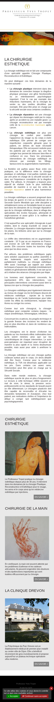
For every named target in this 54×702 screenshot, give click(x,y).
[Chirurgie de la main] (27, 531)
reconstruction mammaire (33, 125)
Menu (48, 26)
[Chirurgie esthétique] (27, 444)
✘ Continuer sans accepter (34, 696)
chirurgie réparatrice (14, 189)
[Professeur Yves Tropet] (27, 17)
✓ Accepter (13, 696)
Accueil (6, 26)
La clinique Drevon (25, 591)
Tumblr (27, 26)
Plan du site (26, 688)
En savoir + (41, 497)
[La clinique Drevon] (27, 614)
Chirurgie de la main (26, 508)
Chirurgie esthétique (17, 421)
